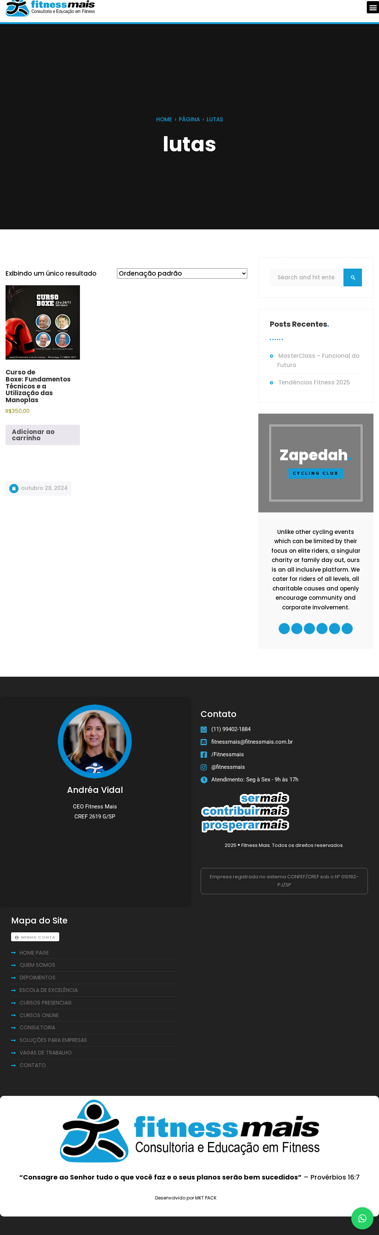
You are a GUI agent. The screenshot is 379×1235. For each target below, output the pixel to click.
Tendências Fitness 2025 (314, 382)
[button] (373, 7)
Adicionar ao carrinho (33, 434)
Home (164, 119)
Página (189, 119)
